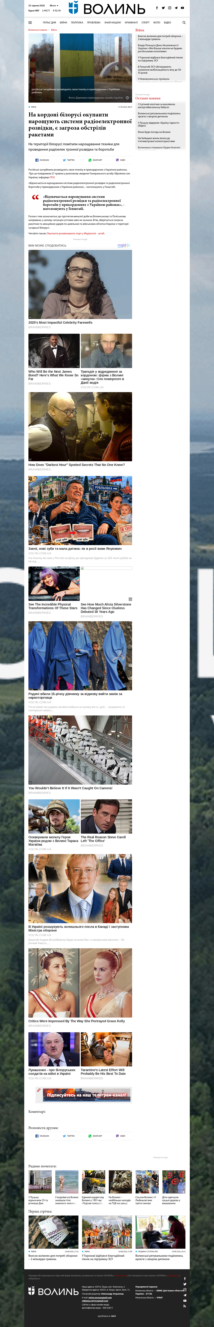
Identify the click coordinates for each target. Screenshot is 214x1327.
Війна (63, 22)
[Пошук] (184, 22)
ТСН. (52, 177)
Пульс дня (49, 22)
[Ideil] (107, 1316)
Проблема (93, 22)
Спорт (145, 22)
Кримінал (131, 22)
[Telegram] (176, 9)
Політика (77, 22)
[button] (54, 6)
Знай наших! (112, 22)
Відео (167, 22)
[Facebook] (157, 9)
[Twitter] (163, 9)
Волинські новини (37, 30)
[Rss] (185, 1306)
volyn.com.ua (121, 1276)
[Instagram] (169, 9)
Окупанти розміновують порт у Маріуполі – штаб (75, 233)
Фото (156, 22)
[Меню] (30, 23)
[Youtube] (182, 9)
